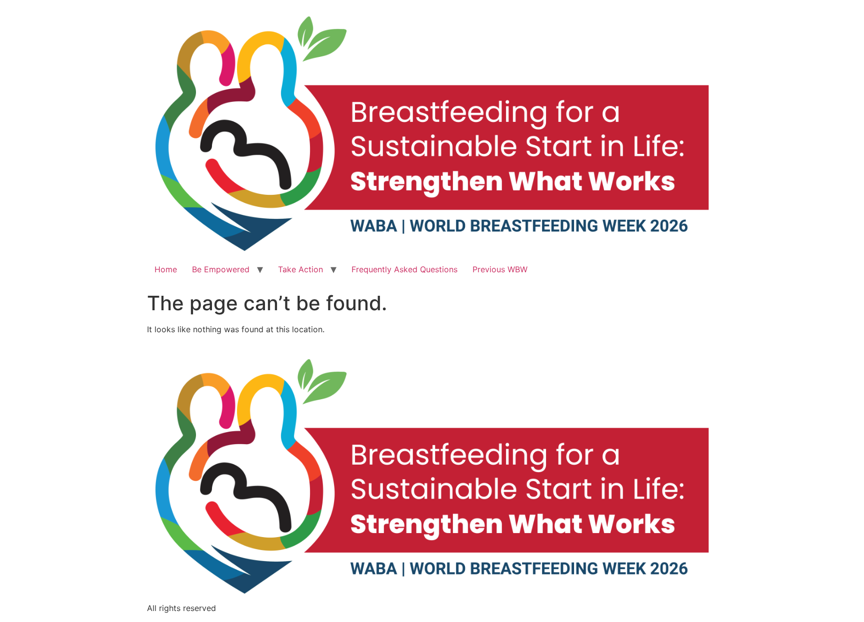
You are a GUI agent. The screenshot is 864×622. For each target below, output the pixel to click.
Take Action (300, 269)
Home (165, 269)
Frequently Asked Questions (405, 269)
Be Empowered (221, 269)
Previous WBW (500, 269)
